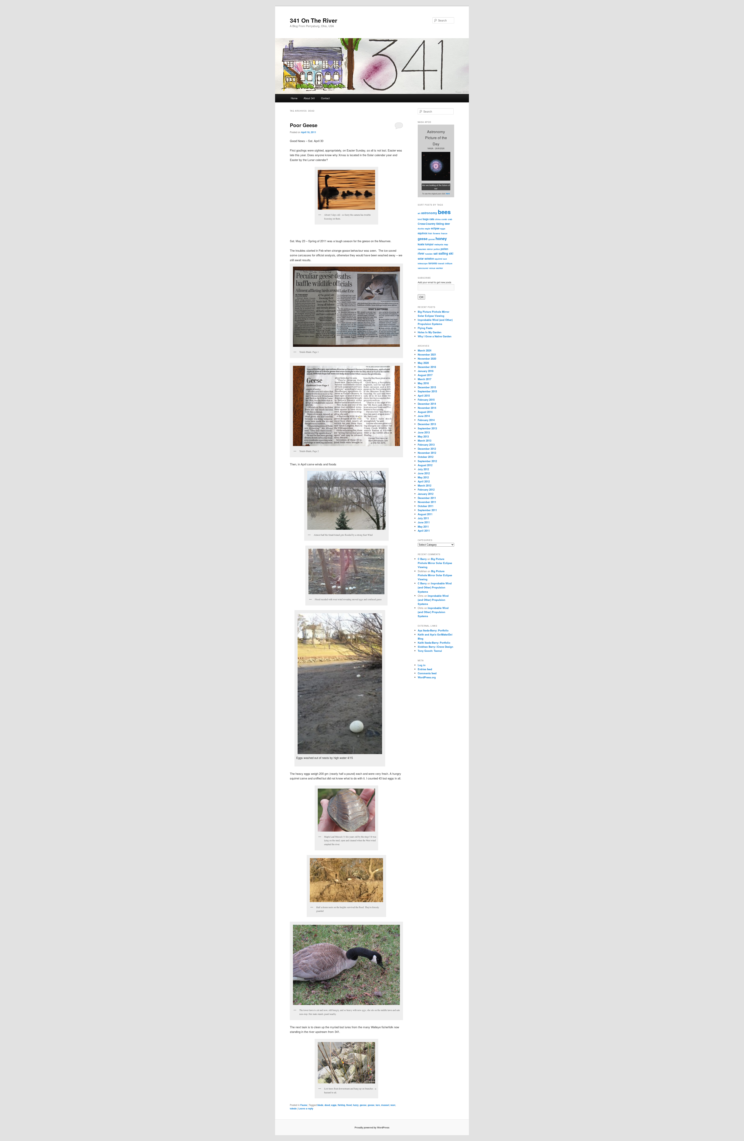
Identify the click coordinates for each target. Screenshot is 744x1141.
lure (378, 1105)
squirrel (438, 258)
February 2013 (426, 444)
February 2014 (426, 420)
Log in (421, 665)
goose (371, 1105)
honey (441, 238)
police (437, 249)
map (446, 244)
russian (429, 253)
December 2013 (427, 424)
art (419, 213)
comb (444, 219)
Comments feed (427, 673)
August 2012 (425, 465)
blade (320, 1105)
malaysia (438, 244)
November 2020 (427, 358)
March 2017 (424, 379)
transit (441, 263)
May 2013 (423, 436)
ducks (421, 228)
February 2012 (426, 489)
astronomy (429, 213)
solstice (429, 258)
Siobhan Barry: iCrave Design (435, 646)
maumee (422, 249)
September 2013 (427, 428)
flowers (436, 233)
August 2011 (425, 514)
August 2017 (425, 375)
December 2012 (427, 448)
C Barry (422, 559)
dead (327, 1105)
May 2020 (423, 363)
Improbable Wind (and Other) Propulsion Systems (435, 587)
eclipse (435, 228)
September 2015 (427, 391)
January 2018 (425, 371)
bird (420, 219)
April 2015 (424, 395)
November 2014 (427, 408)
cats (431, 219)
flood (349, 1105)
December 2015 (427, 387)
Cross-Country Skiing (431, 224)
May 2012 (423, 477)
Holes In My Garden (429, 332)
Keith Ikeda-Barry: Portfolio (434, 642)
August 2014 (425, 412)
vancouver (423, 268)
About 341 (309, 98)
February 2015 (426, 399)
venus (432, 268)
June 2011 (424, 522)
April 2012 (424, 481)
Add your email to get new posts (434, 282)
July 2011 (423, 518)
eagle (427, 228)
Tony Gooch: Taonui (430, 651)
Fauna (303, 1105)
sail (435, 253)
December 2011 (427, 498)
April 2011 (424, 530)
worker (439, 268)
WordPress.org (427, 677)
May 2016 (423, 383)
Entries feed (425, 669)
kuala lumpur (426, 244)
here (448, 193)
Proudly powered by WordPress (372, 1127)
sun (445, 258)
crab (450, 219)
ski (451, 253)
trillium (448, 263)
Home (294, 98)
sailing (443, 253)
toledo (293, 1108)
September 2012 (427, 461)
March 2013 (424, 440)
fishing (341, 1105)
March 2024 (424, 350)
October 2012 (425, 457)
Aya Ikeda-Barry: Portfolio (433, 630)
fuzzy (356, 1105)
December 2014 (427, 404)
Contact (325, 98)
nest (392, 1105)
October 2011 (425, 506)
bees (444, 212)
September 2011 (427, 510)
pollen (444, 249)
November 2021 (427, 354)
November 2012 (427, 453)
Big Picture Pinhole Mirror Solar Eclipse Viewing (435, 563)
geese (363, 1105)
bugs (426, 219)
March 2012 (424, 485)
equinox (422, 233)
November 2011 (427, 502)
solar (421, 258)
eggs (334, 1105)
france (444, 233)
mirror (430, 249)
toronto (432, 263)
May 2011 (423, 526)
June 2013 (424, 432)
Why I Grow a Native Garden (434, 336)
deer (447, 224)
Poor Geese (303, 125)
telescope (423, 263)
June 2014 (424, 416)
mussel (385, 1105)
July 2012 (423, 469)
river (421, 253)
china (438, 219)
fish (430, 233)
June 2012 (424, 473)
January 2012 (425, 494)
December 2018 (427, 367)
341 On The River (313, 20)
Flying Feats (425, 328)
